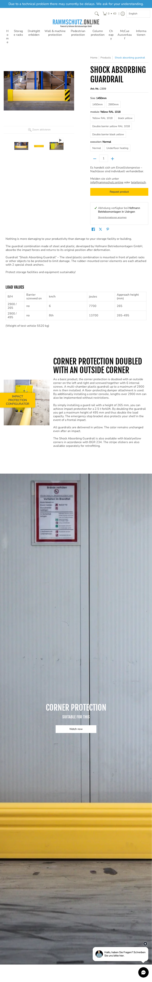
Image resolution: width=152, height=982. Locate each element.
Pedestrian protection (78, 33)
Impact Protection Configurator (17, 400)
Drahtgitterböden (34, 33)
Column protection (98, 33)
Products (105, 57)
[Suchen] (97, 14)
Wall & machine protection (55, 33)
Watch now (76, 729)
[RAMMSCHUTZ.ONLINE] (76, 23)
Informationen (141, 33)
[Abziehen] (94, 159)
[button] (93, 229)
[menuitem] (109, 14)
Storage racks (18, 33)
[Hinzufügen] (112, 159)
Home (7, 36)
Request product (119, 192)
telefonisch (138, 182)
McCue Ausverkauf (125, 34)
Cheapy (111, 34)
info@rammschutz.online (106, 182)
